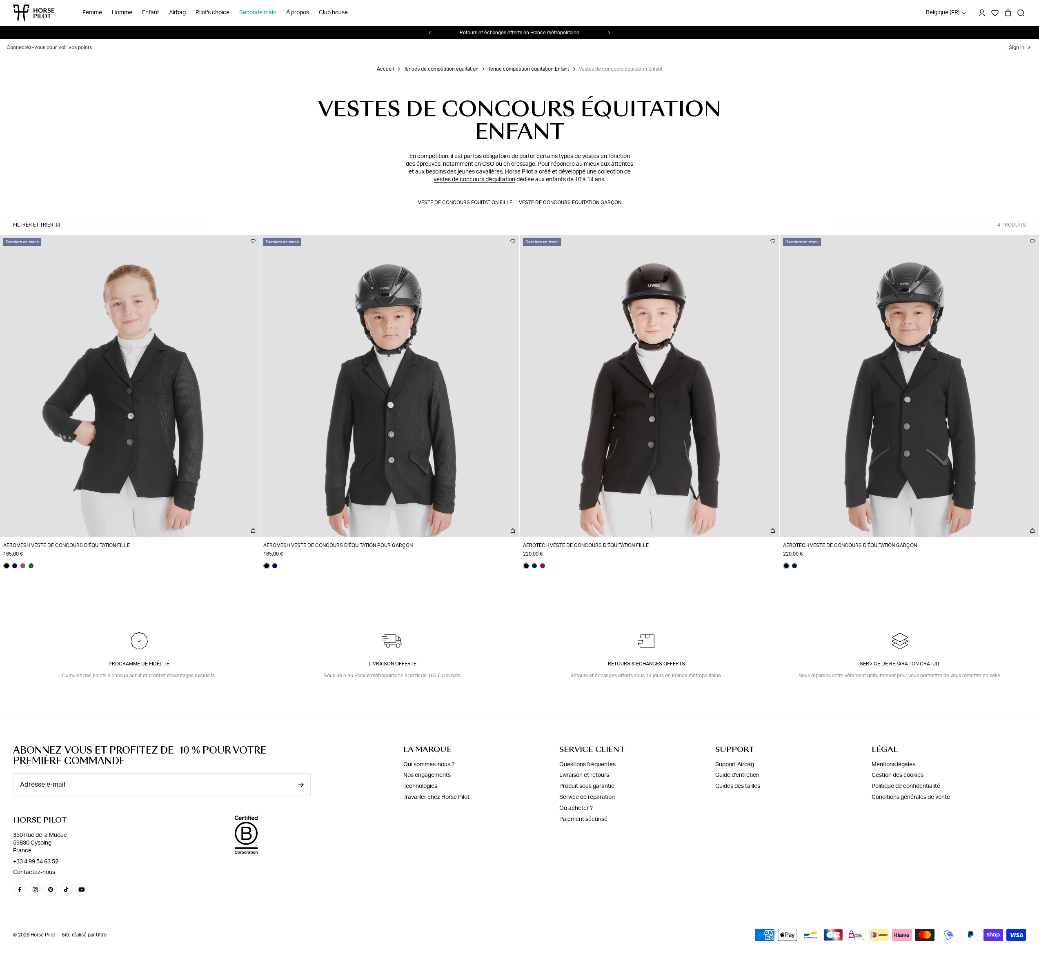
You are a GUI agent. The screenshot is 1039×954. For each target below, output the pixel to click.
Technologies (420, 786)
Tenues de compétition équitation (441, 69)
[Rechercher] (1021, 13)
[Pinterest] (50, 889)
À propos (297, 13)
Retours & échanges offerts (646, 663)
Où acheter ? (576, 808)
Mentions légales (893, 764)
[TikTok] (66, 889)
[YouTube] (81, 889)
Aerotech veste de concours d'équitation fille (586, 545)
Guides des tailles (737, 786)
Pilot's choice (212, 13)
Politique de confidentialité (906, 786)
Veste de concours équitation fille (465, 202)
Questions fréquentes (587, 764)
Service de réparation (587, 797)
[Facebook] (19, 889)
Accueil (385, 69)
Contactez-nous (34, 872)
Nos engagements (427, 775)
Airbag (177, 13)
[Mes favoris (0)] (995, 13)
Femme (92, 13)
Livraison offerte (392, 663)
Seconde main (257, 13)
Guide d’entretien (737, 775)
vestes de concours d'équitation (474, 179)
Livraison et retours (584, 775)
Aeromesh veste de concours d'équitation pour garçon (338, 545)
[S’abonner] (301, 785)
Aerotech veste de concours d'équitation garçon (850, 545)
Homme (122, 13)
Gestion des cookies (897, 775)
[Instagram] (35, 889)
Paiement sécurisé (583, 819)
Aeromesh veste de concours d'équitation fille (66, 545)
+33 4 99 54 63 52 (35, 861)
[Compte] (982, 13)
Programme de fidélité (139, 663)
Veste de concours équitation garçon (570, 202)
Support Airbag (734, 764)
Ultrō (101, 934)
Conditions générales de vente (911, 797)
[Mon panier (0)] (1008, 13)
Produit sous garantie (586, 786)
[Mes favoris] (253, 241)
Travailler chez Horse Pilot (436, 797)
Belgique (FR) (943, 13)
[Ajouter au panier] (253, 530)
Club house (333, 13)
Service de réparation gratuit (900, 663)
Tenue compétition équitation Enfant (528, 69)
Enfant (150, 13)
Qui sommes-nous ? (428, 764)
